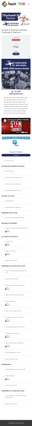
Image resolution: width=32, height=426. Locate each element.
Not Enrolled (16, 39)
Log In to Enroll (16, 53)
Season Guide (11, 111)
